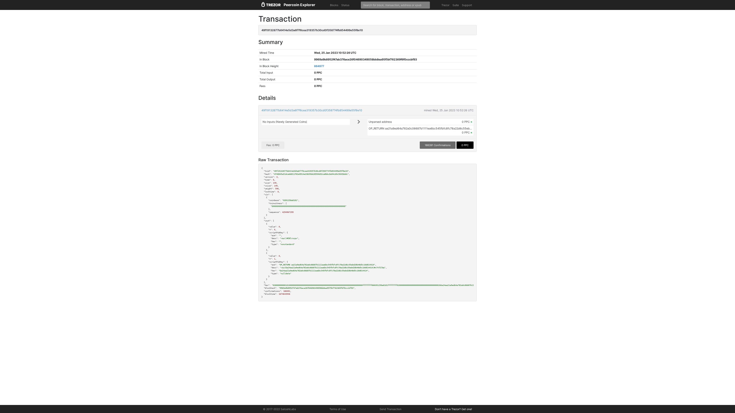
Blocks (334, 5)
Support (467, 5)
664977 (319, 66)
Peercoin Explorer (299, 5)
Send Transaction (390, 409)
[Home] (271, 5)
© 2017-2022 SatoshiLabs (279, 409)
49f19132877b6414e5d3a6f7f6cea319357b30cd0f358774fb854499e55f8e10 (311, 110)
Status (345, 5)
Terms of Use (337, 409)
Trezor (445, 5)
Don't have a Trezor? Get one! (453, 409)
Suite (455, 5)
